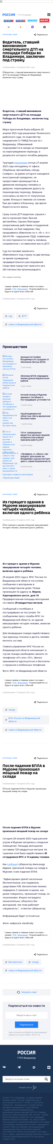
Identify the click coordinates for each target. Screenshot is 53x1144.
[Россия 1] (8, 21)
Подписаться (26, 1024)
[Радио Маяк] (44, 22)
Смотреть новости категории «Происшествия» (18, 476)
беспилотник (15, 962)
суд (10, 316)
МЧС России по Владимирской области (24, 720)
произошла (20, 162)
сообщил (12, 864)
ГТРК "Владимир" (20, 289)
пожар (11, 709)
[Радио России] (32, 21)
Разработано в (25, 1087)
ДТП (24, 316)
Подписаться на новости (26, 1006)
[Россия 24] (20, 21)
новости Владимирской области (25, 324)
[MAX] (32, 26)
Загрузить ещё (28, 992)
